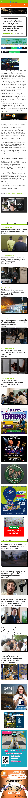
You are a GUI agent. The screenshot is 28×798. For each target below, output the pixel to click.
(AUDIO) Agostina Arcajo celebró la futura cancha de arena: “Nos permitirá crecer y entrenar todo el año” (12, 659)
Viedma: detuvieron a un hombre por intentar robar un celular (14, 231)
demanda (9, 193)
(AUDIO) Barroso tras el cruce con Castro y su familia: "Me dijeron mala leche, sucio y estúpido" (13, 574)
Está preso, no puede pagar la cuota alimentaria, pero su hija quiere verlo (13, 352)
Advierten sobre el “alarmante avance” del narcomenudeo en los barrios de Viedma (13, 547)
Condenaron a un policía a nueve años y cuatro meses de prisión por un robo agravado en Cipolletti (13, 261)
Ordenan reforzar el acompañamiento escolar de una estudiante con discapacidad (14, 382)
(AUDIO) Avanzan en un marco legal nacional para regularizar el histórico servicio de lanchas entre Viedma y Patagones (13, 602)
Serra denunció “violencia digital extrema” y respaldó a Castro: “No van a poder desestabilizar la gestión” (12, 631)
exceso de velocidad (18, 193)
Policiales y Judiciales (9, 33)
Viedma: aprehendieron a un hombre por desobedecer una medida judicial (12, 292)
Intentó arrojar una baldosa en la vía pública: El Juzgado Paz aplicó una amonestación (14, 322)
